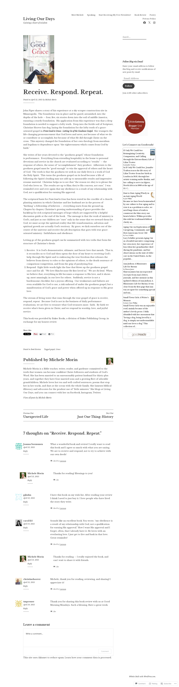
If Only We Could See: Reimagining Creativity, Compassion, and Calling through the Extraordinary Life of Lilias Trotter (138, 156)
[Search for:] (134, 37)
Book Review (140, 15)
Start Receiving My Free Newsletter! (115, 15)
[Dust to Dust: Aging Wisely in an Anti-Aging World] (152, 198)
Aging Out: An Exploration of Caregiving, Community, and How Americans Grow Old (136, 230)
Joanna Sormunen (33, 444)
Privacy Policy (149, 19)
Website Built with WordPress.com (142, 676)
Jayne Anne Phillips (131, 303)
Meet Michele (77, 15)
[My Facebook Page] (144, 22)
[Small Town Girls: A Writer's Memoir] (152, 303)
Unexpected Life (35, 415)
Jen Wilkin (128, 199)
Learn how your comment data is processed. (88, 657)
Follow (128, 86)
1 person (63, 461)
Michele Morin (51, 100)
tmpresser (28, 601)
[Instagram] (154, 22)
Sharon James (129, 269)
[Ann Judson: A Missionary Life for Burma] (152, 269)
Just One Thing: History (95, 415)
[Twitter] (149, 22)
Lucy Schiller (129, 235)
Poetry (153, 15)
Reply (25, 451)
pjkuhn (27, 495)
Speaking (91, 15)
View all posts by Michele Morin (37, 397)
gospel (52, 349)
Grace (58, 349)
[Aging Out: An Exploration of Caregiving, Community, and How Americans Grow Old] (152, 232)
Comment (105, 651)
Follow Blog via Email (133, 61)
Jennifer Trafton (130, 165)
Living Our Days (39, 19)
